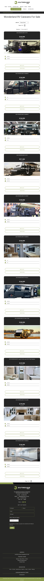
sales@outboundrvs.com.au (24, 496)
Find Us (24, 9)
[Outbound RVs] (22, 2)
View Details (22, 68)
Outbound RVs (5, 12)
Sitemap (33, 569)
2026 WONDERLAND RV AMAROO (22, 73)
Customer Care (16, 6)
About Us (21, 6)
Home (6, 6)
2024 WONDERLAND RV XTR (22, 32)
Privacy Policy (5, 578)
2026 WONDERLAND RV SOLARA (22, 399)
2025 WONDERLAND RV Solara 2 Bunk (22, 318)
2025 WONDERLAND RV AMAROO (22, 440)
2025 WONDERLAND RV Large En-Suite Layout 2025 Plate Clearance (22, 359)
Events (25, 6)
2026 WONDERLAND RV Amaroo (22, 277)
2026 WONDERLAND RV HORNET (22, 195)
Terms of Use (10, 578)
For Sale (9, 6)
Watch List (22, 65)
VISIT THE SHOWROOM (15, 9)
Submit (12, 527)
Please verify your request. (15, 517)
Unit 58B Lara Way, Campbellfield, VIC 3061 (22, 554)
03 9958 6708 (30, 9)
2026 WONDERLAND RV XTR (22, 155)
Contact (29, 6)
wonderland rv (22, 574)
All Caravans (10, 12)
